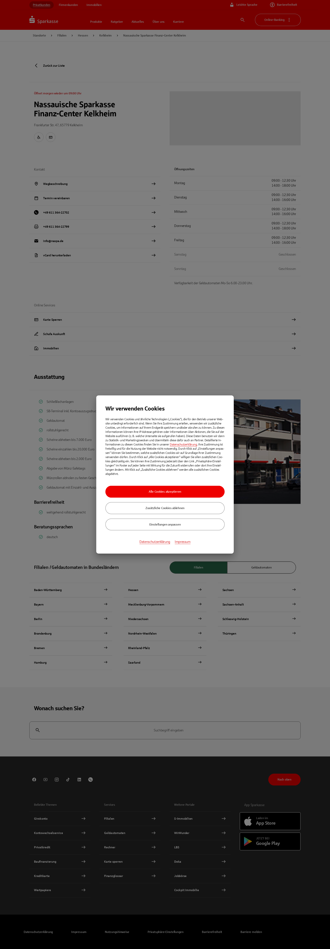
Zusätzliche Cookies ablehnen (165, 508)
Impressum (183, 542)
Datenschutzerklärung (183, 444)
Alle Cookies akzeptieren (165, 491)
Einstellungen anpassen (165, 524)
